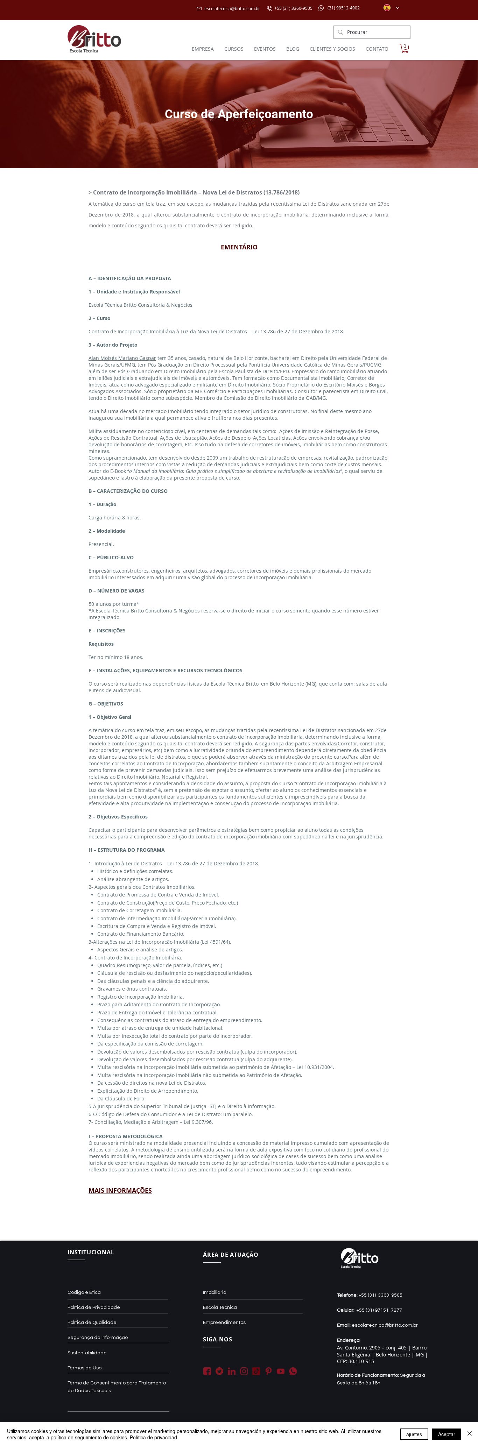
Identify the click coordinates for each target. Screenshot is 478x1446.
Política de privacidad (153, 1437)
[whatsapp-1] (293, 1371)
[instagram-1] (244, 1371)
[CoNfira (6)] (256, 1371)
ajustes (414, 1434)
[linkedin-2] (232, 1371)
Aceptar (446, 1434)
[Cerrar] (469, 1434)
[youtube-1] (280, 1371)
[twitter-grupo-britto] (219, 1371)
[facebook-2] (207, 1371)
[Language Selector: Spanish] (391, 8)
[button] (405, 48)
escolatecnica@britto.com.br (232, 8)
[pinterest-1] (268, 1371)
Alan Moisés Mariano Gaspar (122, 358)
